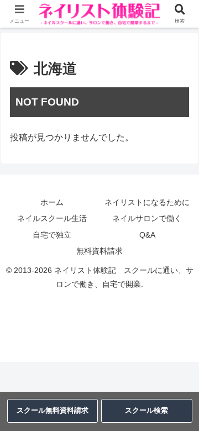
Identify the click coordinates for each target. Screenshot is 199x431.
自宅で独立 (52, 234)
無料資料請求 (99, 250)
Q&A (147, 234)
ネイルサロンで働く (147, 218)
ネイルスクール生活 (52, 218)
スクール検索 (146, 410)
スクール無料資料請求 (52, 410)
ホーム (52, 202)
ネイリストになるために (147, 202)
